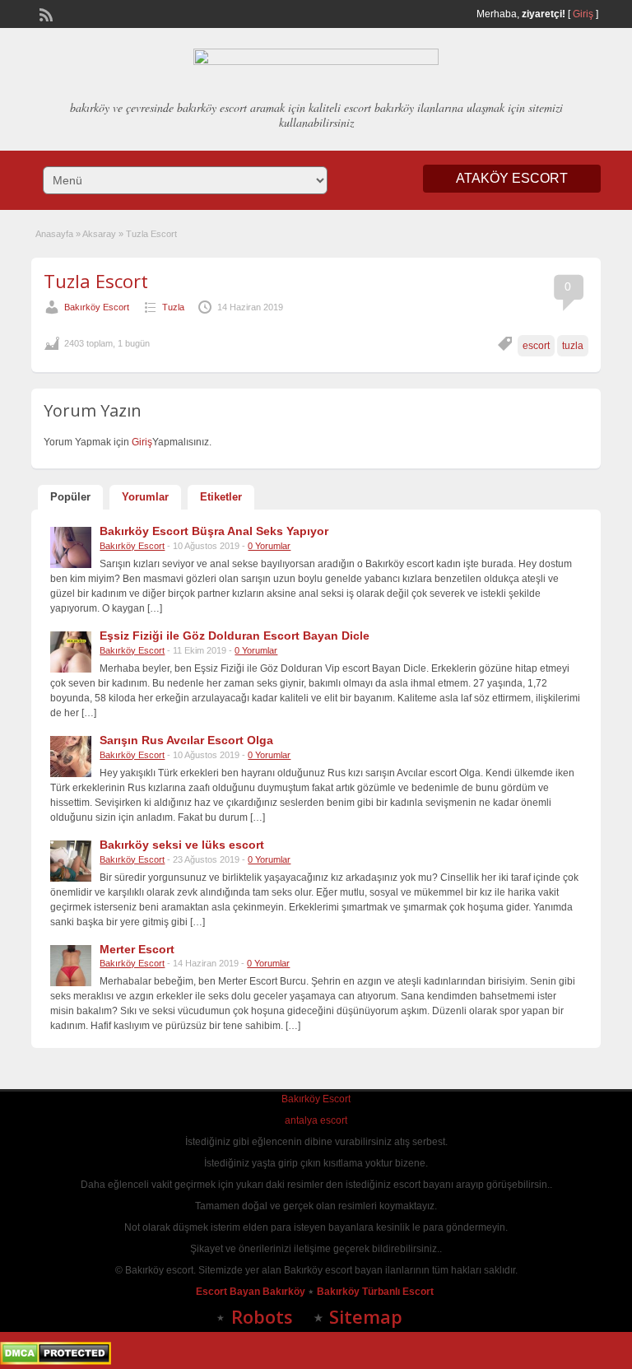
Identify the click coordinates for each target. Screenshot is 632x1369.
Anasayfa (54, 234)
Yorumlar (145, 497)
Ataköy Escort (512, 178)
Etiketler (221, 497)
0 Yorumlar (269, 546)
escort (536, 346)
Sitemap (365, 1316)
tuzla (572, 346)
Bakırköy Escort (96, 307)
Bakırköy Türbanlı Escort (376, 1291)
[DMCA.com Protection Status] (55, 1361)
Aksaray (99, 234)
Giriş (583, 14)
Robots (262, 1316)
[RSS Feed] (44, 13)
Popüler (70, 497)
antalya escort (316, 1120)
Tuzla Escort (96, 280)
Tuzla (173, 307)
